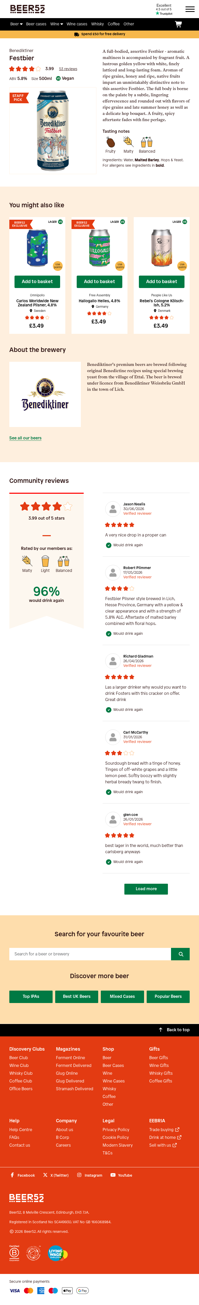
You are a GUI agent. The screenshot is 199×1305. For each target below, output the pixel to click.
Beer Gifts (158, 1058)
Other (108, 1104)
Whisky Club (21, 1073)
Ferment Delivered (73, 1066)
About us (64, 1130)
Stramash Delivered (74, 1089)
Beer (107, 1058)
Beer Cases (113, 1066)
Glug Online (67, 1073)
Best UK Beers (76, 996)
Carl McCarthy (135, 733)
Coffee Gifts (160, 1081)
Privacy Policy (116, 1130)
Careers (63, 1145)
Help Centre (20, 1130)
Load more (146, 889)
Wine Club (19, 1066)
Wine (107, 1073)
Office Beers (20, 1089)
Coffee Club (20, 1081)
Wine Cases (114, 1081)
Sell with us (160, 1145)
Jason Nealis (134, 504)
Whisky (109, 1089)
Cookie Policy (116, 1138)
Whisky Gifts (161, 1073)
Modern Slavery (118, 1145)
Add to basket (37, 281)
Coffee (109, 1097)
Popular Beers (168, 996)
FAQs (14, 1138)
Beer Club (18, 1058)
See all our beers (25, 438)
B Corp (62, 1138)
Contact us (19, 1145)
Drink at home (163, 1138)
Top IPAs (31, 996)
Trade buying (162, 1130)
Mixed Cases (122, 996)
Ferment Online (70, 1058)
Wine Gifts (159, 1066)
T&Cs (107, 1153)
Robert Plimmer (137, 568)
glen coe (130, 815)
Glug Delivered (70, 1081)
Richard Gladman (138, 657)
